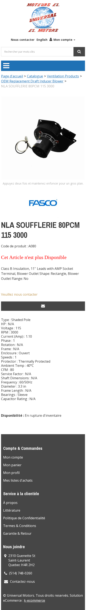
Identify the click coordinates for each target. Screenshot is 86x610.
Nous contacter (22, 40)
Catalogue (35, 76)
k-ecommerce (34, 600)
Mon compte (63, 40)
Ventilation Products (63, 76)
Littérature (11, 510)
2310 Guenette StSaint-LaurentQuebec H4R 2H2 (21, 560)
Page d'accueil (12, 76)
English (42, 40)
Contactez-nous (22, 581)
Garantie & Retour (17, 533)
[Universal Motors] (43, 17)
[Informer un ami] (43, 306)
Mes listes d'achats (18, 480)
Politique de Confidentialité (24, 518)
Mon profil (11, 472)
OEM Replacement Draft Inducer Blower (32, 81)
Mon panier (12, 465)
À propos (10, 502)
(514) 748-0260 (20, 573)
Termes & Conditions (19, 525)
